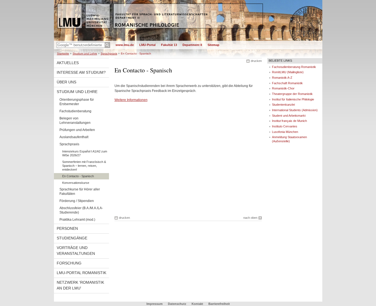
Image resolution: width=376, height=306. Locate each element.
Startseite (63, 53)
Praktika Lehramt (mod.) (77, 220)
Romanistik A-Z (282, 77)
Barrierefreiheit (219, 303)
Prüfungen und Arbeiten (77, 130)
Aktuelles (68, 63)
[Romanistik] (188, 40)
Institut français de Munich (289, 120)
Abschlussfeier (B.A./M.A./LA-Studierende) (81, 210)
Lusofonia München (285, 131)
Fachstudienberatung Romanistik (294, 67)
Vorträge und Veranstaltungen (76, 250)
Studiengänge (72, 238)
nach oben (250, 217)
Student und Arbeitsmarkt (289, 115)
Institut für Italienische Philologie (293, 99)
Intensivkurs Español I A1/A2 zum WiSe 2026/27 (84, 153)
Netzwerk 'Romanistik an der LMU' (80, 285)
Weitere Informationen (131, 100)
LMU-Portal (147, 45)
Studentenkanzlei (283, 104)
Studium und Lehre (85, 53)
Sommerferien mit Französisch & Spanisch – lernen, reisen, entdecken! (84, 165)
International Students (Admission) (295, 110)
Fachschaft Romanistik (287, 83)
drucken (256, 60)
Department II (192, 45)
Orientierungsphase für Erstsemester (76, 102)
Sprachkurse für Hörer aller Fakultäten (79, 191)
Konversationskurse (75, 182)
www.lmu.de (125, 45)
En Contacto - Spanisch (78, 176)
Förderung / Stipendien (76, 201)
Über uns (66, 82)
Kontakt (197, 303)
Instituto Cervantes (284, 126)
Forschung (69, 263)
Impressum (154, 303)
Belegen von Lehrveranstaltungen (75, 120)
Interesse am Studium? (81, 72)
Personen (67, 228)
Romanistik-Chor (283, 88)
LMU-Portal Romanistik (81, 273)
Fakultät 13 (169, 45)
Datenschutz (177, 303)
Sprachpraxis (109, 53)
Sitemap (213, 45)
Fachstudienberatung (75, 111)
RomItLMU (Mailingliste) (288, 72)
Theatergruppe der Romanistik (292, 93)
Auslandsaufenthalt (73, 137)
